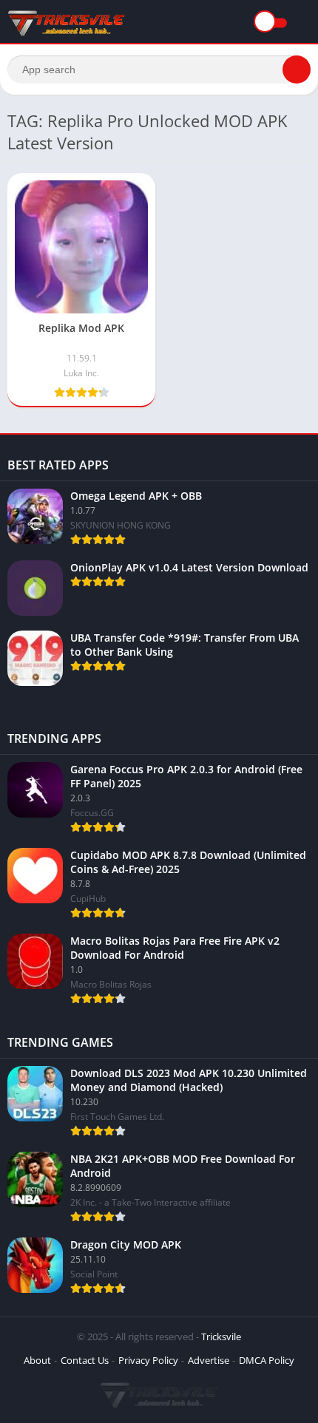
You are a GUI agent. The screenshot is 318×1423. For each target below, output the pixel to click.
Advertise (208, 1360)
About (37, 1360)
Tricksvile (221, 1336)
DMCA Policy (266, 1360)
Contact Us (85, 1360)
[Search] (297, 69)
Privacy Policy (148, 1360)
